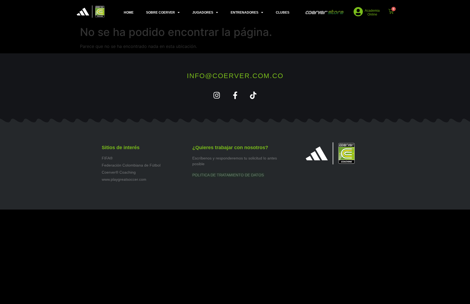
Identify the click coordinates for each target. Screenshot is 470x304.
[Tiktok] (253, 95)
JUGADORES (202, 12)
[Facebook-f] (235, 95)
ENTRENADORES (244, 12)
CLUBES (282, 12)
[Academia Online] (358, 11)
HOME (129, 12)
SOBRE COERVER (160, 12)
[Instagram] (217, 95)
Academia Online (372, 12)
